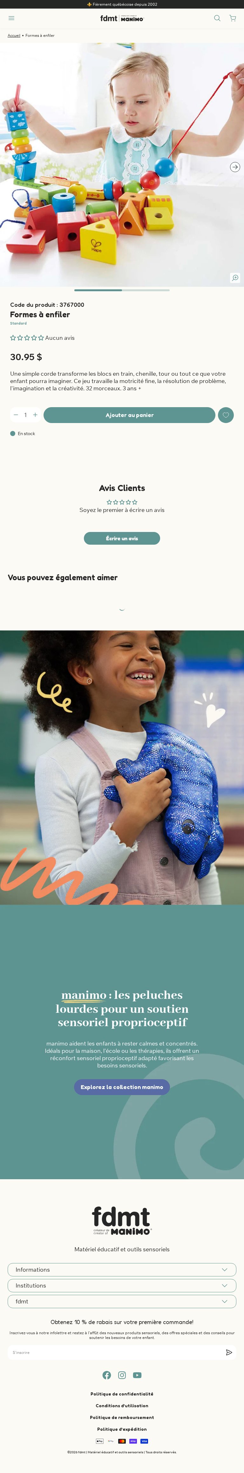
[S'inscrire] (229, 1352)
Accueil (14, 35)
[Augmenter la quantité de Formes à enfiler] (35, 415)
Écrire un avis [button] (122, 538)
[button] (27, 337)
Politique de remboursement (122, 1417)
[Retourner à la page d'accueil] (122, 1220)
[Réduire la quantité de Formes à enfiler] (16, 415)
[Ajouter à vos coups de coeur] (226, 415)
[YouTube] (137, 1375)
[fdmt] (122, 18)
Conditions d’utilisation (122, 1405)
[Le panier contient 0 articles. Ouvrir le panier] (232, 18)
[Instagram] (122, 1375)
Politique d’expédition (122, 1429)
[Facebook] (107, 1375)
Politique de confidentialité (122, 1393)
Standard (18, 323)
